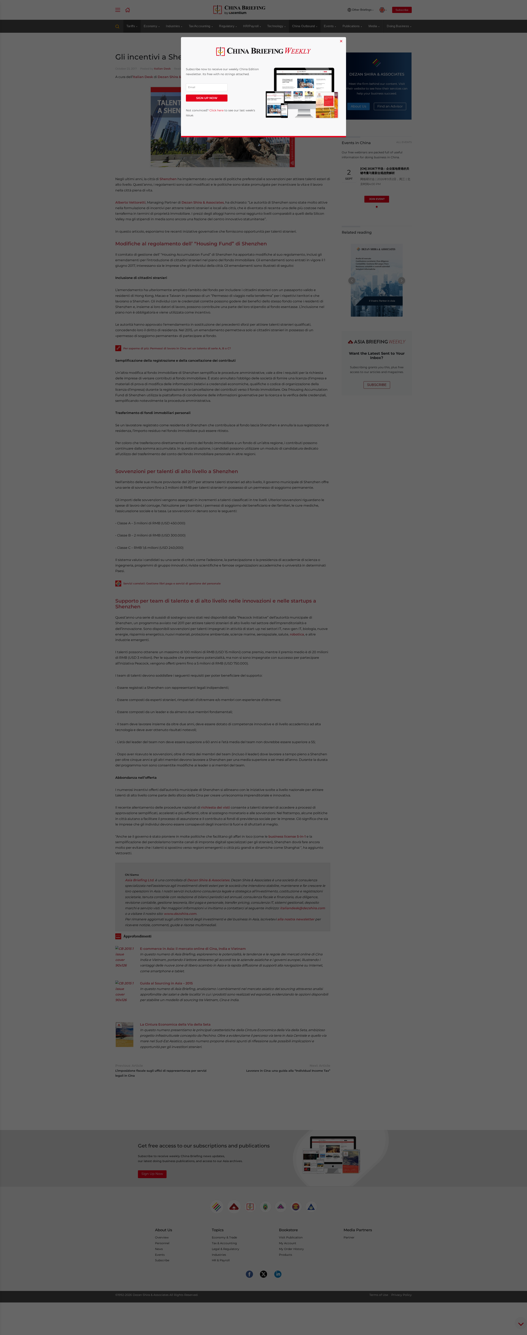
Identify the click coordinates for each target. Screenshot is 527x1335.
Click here (216, 110)
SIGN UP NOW (206, 98)
